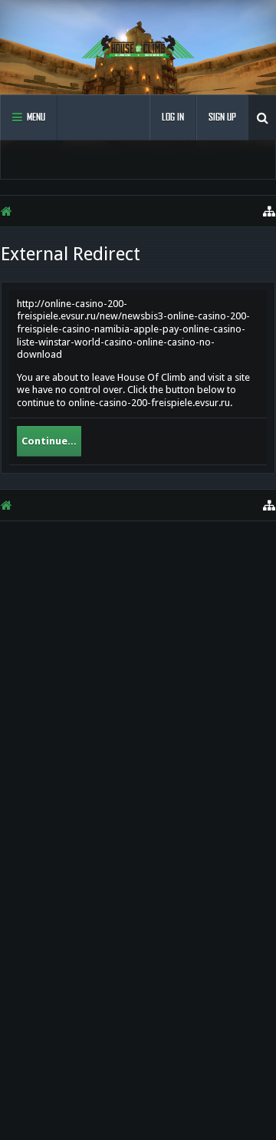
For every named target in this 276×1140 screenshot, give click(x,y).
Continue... (49, 441)
